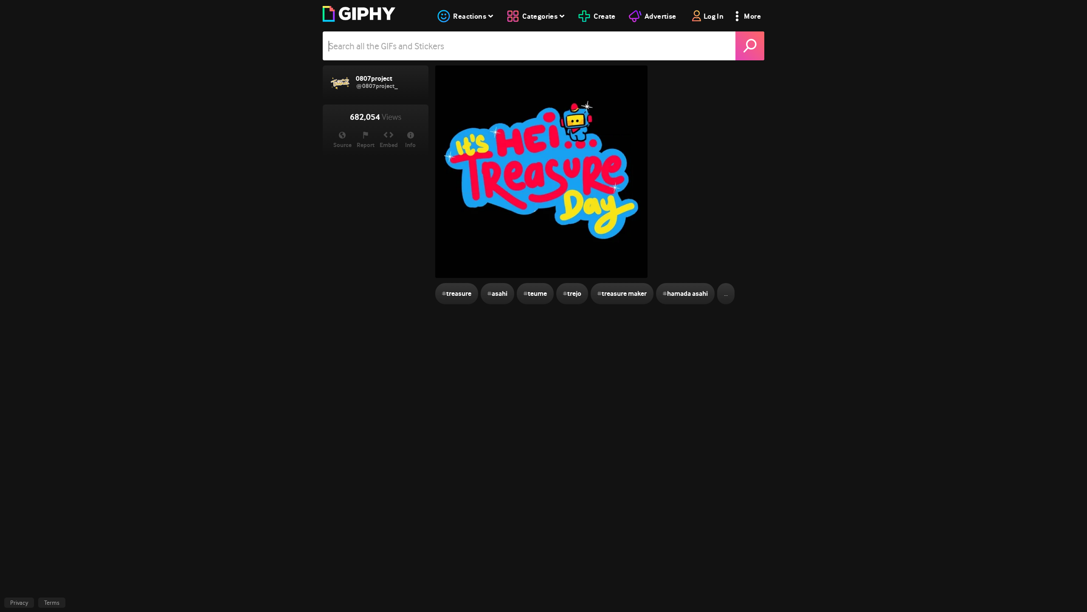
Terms (51, 602)
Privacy (19, 602)
